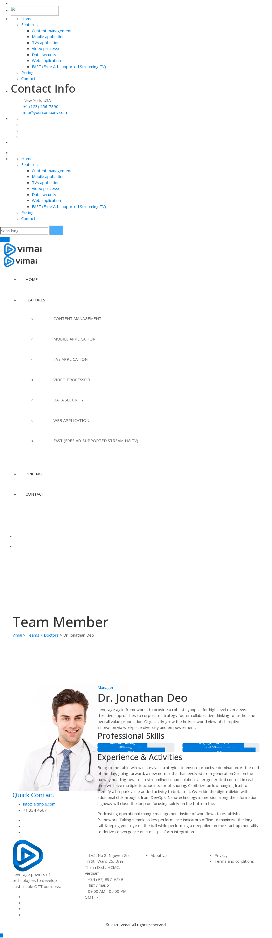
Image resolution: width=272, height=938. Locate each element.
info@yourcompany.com (45, 112)
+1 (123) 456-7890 (40, 106)
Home (27, 18)
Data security (44, 54)
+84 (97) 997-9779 (105, 879)
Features (29, 24)
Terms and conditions (234, 861)
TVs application (46, 42)
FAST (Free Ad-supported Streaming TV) (69, 66)
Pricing (27, 72)
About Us (159, 855)
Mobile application (48, 36)
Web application (46, 60)
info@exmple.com (39, 804)
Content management (52, 30)
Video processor (47, 48)
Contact (28, 78)
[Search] (56, 230)
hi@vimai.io (99, 885)
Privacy (221, 855)
